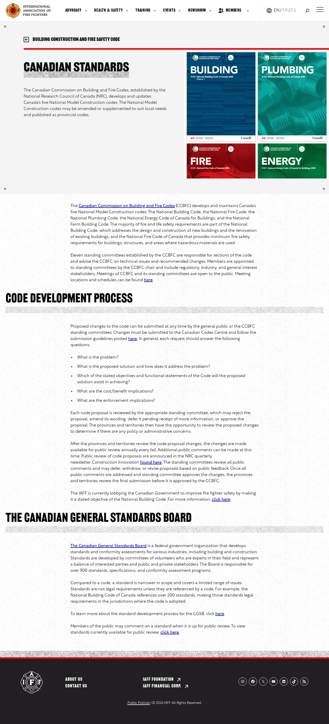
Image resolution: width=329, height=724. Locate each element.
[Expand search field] (307, 10)
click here (221, 500)
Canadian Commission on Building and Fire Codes (127, 206)
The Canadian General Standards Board (108, 546)
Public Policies (138, 703)
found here (151, 463)
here (148, 280)
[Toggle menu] (319, 9)
